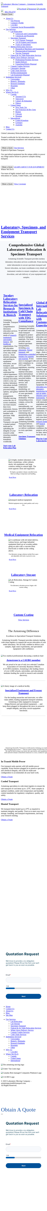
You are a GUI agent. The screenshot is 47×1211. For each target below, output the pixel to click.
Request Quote (7, 14)
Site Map (9, 1015)
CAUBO (14, 25)
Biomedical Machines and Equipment (29, 49)
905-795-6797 (10, 12)
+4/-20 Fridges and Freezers (26, 42)
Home (8, 1007)
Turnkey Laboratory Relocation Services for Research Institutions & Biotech (10, 305)
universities (7, 340)
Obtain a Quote (7, 148)
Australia (18, 125)
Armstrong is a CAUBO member (23, 660)
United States (16, 105)
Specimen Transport (18, 38)
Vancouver (19, 99)
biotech (6, 342)
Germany (19, 123)
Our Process (15, 21)
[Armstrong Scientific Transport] (23, 6)
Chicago (18, 114)
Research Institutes (18, 84)
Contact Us (10, 129)
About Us (9, 18)
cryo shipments (24, 349)
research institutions (9, 336)
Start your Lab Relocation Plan (9, 447)
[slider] (23, 1071)
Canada (13, 94)
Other (13, 88)
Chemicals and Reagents (24, 36)
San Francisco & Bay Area (25, 110)
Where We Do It (12, 92)
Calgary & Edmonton (23, 101)
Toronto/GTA (20, 97)
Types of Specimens (23, 44)
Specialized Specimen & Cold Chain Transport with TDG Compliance (26, 313)
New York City (21, 107)
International (15, 118)
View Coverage (20, 184)
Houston (18, 116)
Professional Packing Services (26, 60)
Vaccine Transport (22, 53)
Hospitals (14, 86)
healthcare (7, 344)
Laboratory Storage (18, 68)
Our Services (11, 29)
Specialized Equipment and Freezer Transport (23, 691)
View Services (23, 620)
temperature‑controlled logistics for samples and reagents (27, 356)
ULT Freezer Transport (24, 40)
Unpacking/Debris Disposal (26, 64)
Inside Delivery (21, 62)
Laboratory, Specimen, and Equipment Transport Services (23, 231)
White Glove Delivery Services (22, 58)
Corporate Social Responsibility (23, 27)
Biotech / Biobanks (18, 81)
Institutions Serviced (13, 77)
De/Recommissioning (19, 73)
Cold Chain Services (18, 71)
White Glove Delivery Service (22, 1030)
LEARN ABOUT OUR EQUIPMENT (29, 167)
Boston (18, 112)
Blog (8, 127)
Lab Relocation (16, 31)
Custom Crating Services (20, 66)
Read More (12, 477)
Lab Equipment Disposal (20, 75)
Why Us (9, 90)
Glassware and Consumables (26, 34)
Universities (15, 79)
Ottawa (18, 103)
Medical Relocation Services (21, 47)
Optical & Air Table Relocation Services (26, 55)
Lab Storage (15, 1024)
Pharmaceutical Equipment (25, 51)
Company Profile (17, 23)
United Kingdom (21, 120)
